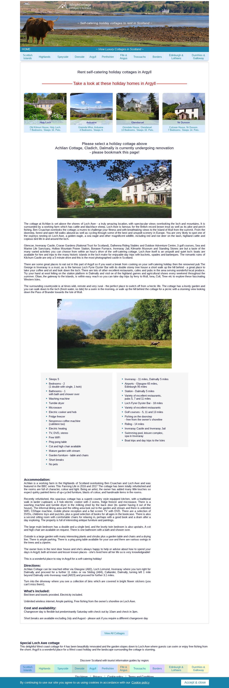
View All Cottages (114, 633)
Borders (157, 56)
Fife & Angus (123, 57)
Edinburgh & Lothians (176, 57)
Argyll (92, 56)
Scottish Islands (27, 57)
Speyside (62, 56)
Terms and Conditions (141, 676)
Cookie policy (115, 676)
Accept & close (195, 682)
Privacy (97, 676)
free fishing (195, 646)
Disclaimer (81, 676)
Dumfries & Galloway (198, 57)
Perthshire (108, 56)
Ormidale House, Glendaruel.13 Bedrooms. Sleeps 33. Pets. (137, 128)
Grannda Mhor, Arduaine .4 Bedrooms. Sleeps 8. (91, 128)
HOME (26, 49)
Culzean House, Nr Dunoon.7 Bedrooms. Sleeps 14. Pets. (183, 128)
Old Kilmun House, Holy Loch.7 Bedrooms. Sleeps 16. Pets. (45, 128)
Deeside (79, 56)
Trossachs (139, 56)
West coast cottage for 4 (51, 646)
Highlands (44, 56)
